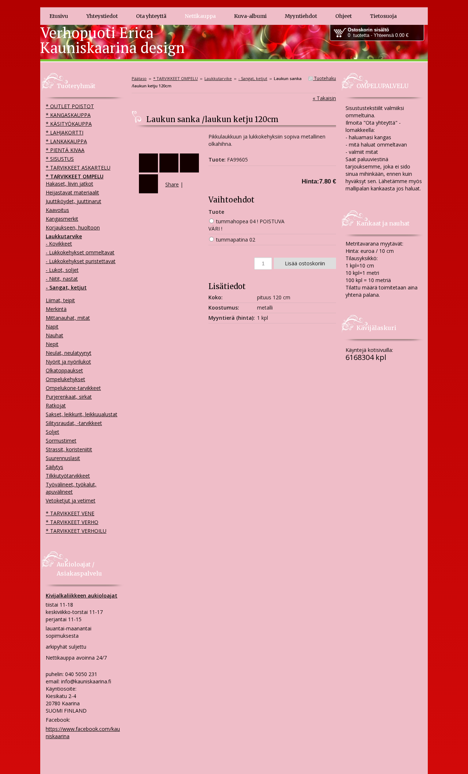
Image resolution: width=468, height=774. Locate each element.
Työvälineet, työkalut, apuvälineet (71, 488)
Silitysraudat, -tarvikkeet (74, 423)
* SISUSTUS (60, 158)
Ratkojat (56, 405)
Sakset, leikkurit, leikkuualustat (81, 414)
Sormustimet (61, 440)
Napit (52, 326)
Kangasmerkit (62, 218)
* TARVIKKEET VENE (70, 513)
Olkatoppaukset (64, 370)
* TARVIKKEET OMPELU (175, 78)
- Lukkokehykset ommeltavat (80, 252)
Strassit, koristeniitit (69, 449)
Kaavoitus (57, 209)
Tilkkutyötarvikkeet (68, 475)
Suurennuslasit (63, 458)
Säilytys (54, 466)
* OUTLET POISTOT (70, 106)
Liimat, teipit (60, 300)
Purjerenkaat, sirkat (69, 396)
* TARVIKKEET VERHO (72, 522)
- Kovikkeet (59, 243)
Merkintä (56, 309)
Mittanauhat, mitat (68, 317)
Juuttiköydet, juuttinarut (73, 201)
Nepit (52, 344)
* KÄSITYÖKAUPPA (69, 123)
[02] (170, 139)
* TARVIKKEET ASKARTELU (78, 167)
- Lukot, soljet (62, 269)
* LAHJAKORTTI (64, 132)
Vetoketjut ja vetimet (70, 500)
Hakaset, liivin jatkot (69, 183)
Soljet (52, 431)
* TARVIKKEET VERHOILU (76, 530)
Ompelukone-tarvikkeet (73, 387)
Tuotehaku (324, 78)
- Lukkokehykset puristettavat (81, 261)
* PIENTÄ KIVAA (65, 150)
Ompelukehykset (65, 379)
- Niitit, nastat (62, 278)
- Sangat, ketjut (252, 78)
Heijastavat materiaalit (72, 192)
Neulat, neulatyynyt (68, 352)
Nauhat (54, 335)
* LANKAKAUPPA (66, 141)
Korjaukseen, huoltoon (73, 227)
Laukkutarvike (218, 78)
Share (172, 184)
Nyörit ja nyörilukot (68, 361)
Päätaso (139, 78)
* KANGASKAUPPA (68, 114)
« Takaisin (324, 98)
